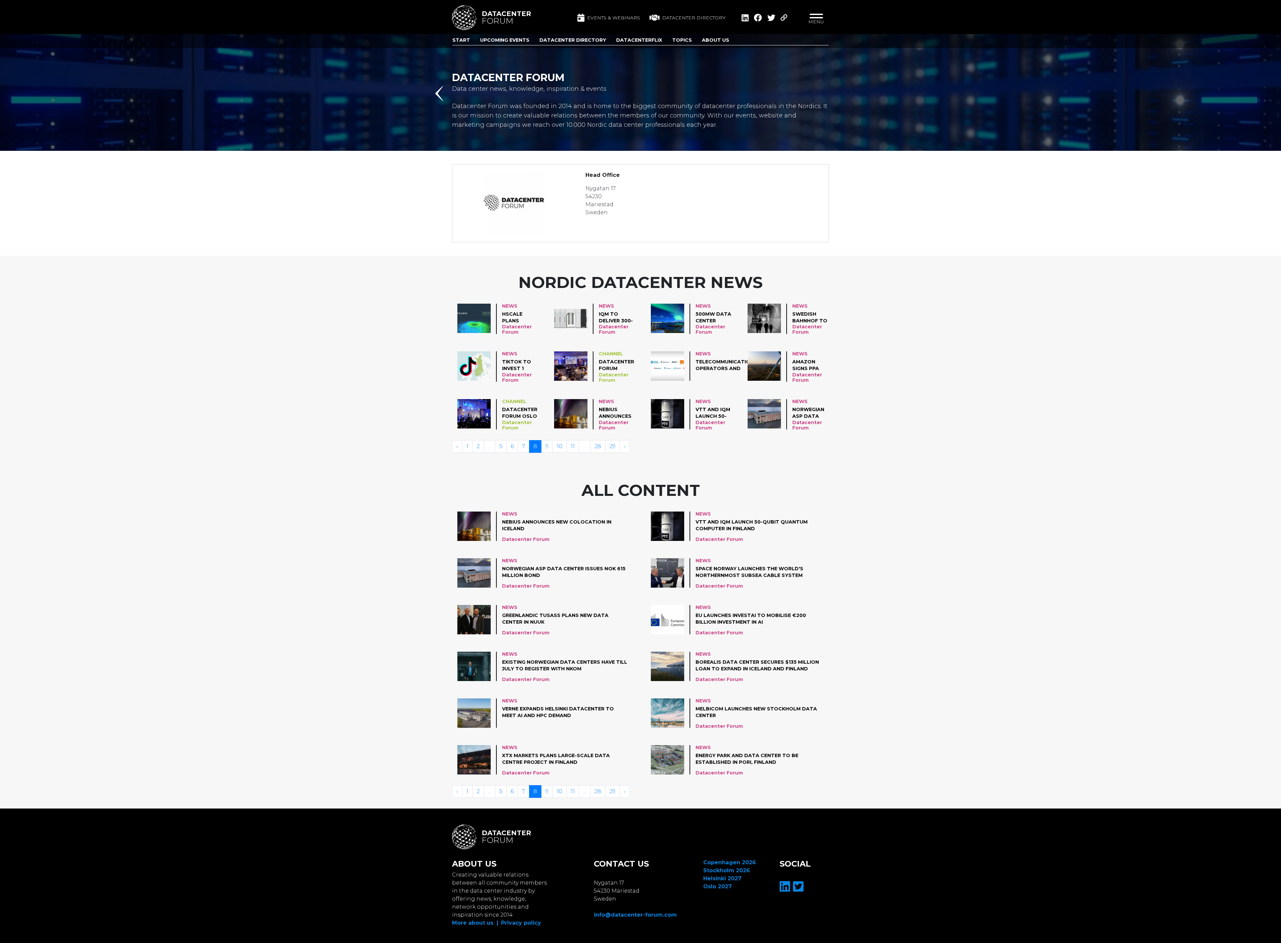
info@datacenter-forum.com (635, 915)
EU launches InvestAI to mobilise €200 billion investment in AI (751, 618)
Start (461, 40)
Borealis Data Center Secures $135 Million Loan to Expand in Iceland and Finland (757, 665)
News (509, 306)
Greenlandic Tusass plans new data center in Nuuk (555, 618)
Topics (682, 40)
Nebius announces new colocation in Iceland (616, 413)
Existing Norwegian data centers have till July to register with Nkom (564, 665)
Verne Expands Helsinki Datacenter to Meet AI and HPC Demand (558, 712)
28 (597, 446)
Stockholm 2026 (726, 870)
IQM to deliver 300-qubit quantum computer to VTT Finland (616, 317)
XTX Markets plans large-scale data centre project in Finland (556, 758)
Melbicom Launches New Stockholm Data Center (756, 712)
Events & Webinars (613, 18)
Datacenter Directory (572, 40)
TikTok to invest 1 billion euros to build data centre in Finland (518, 365)
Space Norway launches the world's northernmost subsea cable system (749, 572)
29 (612, 446)
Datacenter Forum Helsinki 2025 (617, 365)
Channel (611, 354)
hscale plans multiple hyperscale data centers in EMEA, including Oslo (518, 317)
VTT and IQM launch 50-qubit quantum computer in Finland (713, 413)
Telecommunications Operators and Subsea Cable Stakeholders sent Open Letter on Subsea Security (726, 365)
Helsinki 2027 (722, 878)
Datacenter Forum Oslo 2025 (519, 413)
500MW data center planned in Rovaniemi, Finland (713, 317)
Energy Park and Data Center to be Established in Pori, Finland (747, 758)
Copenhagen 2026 (729, 862)
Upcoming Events (504, 40)
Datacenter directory (694, 18)
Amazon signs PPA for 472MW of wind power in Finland (808, 365)
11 (573, 446)
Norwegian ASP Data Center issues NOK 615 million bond (808, 413)
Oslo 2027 (717, 886)
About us (715, 40)
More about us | (475, 923)
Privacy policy (521, 923)
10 (559, 446)
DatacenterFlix (639, 40)
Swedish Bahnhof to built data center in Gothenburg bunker (810, 317)
